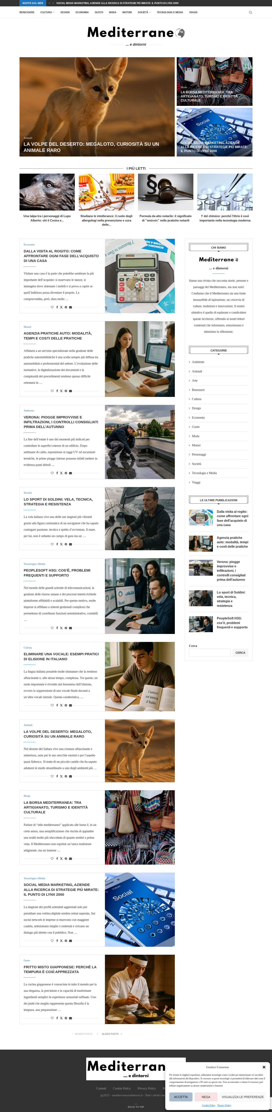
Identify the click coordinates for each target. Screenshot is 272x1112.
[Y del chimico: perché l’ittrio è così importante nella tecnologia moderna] (225, 192)
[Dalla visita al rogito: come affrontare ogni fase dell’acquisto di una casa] (140, 276)
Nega (206, 1097)
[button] (264, 1067)
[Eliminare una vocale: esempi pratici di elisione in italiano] (140, 676)
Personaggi (199, 454)
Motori (127, 12)
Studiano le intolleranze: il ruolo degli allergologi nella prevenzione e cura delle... (106, 220)
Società (143, 12)
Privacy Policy (224, 1105)
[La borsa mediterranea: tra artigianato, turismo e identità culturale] (214, 81)
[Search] (250, 12)
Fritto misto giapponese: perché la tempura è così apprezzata (99, 4)
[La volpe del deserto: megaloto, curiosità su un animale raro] (97, 106)
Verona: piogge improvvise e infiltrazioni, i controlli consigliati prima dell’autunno (61, 422)
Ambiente (198, 362)
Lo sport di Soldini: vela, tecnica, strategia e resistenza (231, 599)
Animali (197, 371)
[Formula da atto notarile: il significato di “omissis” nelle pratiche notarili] (165, 192)
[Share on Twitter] (61, 307)
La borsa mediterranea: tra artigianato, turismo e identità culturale (209, 96)
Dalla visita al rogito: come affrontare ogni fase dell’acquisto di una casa (61, 256)
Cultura (46, 12)
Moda (112, 12)
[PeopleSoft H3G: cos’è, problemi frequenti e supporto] (140, 596)
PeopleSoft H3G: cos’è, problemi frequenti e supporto (232, 623)
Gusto (99, 12)
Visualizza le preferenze (243, 1097)
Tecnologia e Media (170, 12)
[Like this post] (52, 307)
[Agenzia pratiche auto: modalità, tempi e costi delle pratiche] (140, 359)
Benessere (27, 12)
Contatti (101, 1088)
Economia (82, 12)
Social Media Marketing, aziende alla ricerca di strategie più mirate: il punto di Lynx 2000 (214, 147)
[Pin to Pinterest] (66, 307)
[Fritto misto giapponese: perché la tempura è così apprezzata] (140, 989)
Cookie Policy (208, 1105)
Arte (195, 380)
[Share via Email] (70, 307)
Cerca (193, 646)
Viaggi (193, 12)
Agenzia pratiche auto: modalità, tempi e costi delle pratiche (232, 542)
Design (65, 12)
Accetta (181, 1097)
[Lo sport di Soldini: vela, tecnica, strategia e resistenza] (140, 518)
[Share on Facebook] (57, 307)
